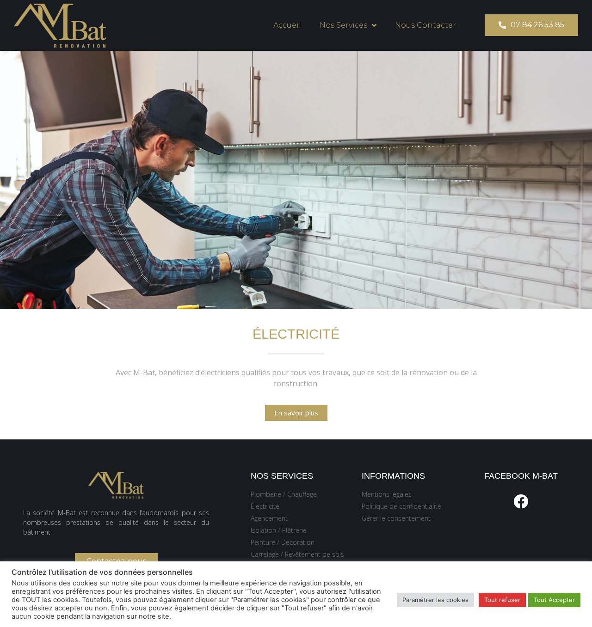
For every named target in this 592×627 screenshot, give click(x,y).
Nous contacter (425, 25)
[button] (531, 25)
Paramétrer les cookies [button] (435, 599)
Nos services (343, 25)
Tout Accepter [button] (554, 599)
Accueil (287, 25)
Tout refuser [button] (502, 599)
